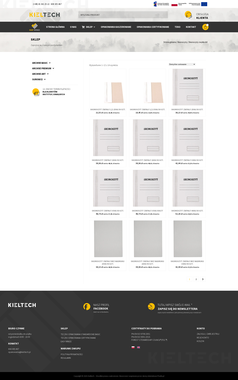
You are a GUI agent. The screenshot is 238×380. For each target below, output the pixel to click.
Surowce (37, 79)
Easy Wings (66, 341)
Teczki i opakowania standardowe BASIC (80, 334)
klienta (202, 16)
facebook (101, 306)
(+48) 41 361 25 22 (41, 4)
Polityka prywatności (72, 354)
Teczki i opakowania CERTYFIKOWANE (78, 337)
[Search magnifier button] (164, 14)
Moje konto (203, 337)
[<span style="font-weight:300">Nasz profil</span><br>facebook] (87, 307)
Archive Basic (40, 62)
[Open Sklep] (94, 27)
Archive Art (39, 73)
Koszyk (200, 341)
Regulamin (66, 358)
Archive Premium (41, 68)
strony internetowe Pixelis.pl (153, 376)
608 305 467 (56, 4)
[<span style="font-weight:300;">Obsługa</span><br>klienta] (188, 15)
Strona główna (169, 42)
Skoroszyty (182, 42)
